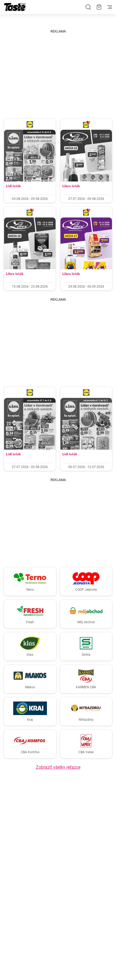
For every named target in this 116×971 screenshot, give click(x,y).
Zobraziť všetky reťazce (58, 767)
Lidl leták (13, 186)
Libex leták (71, 186)
